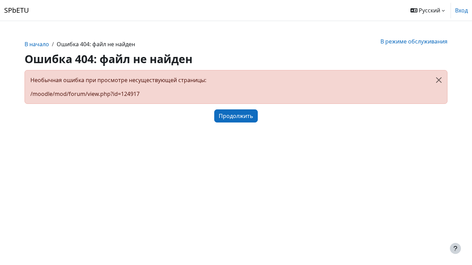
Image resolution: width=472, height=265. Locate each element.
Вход (461, 10)
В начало (37, 44)
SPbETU (16, 10)
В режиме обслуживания (413, 41)
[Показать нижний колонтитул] (455, 248)
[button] (427, 10)
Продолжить (236, 116)
